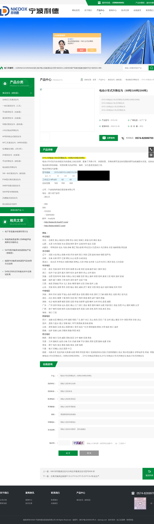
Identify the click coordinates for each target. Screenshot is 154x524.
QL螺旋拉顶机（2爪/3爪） (12, 149)
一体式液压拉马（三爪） (12, 106)
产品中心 (100, 10)
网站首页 (76, 10)
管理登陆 (129, 520)
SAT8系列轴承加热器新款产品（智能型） (18, 251)
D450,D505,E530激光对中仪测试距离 (18, 272)
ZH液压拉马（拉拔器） (11, 155)
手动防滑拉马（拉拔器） (12, 112)
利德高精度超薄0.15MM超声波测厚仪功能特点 (18, 240)
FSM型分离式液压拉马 (11, 179)
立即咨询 (111, 138)
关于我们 (88, 10)
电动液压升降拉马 (9, 167)
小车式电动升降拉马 (10, 130)
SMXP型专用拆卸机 (10, 192)
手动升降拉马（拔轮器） (12, 161)
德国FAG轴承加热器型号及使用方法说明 (18, 262)
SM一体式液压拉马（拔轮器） (14, 173)
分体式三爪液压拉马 (10, 100)
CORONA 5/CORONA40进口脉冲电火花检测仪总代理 (36, 68)
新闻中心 (113, 10)
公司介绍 (3, 500)
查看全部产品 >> (17, 210)
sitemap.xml (102, 520)
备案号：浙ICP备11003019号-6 (84, 520)
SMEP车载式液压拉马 (11, 186)
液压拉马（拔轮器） (11, 93)
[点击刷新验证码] (78, 443)
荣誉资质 (3, 503)
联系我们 (54, 500)
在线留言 (137, 10)
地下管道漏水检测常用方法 (16, 231)
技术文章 (125, 10)
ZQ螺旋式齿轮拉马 (10, 198)
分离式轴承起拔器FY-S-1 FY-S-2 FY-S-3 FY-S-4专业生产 (75, 476)
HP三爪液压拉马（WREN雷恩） (15, 143)
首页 (94, 80)
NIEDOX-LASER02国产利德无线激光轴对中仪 (73, 68)
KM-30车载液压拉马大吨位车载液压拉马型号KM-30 (73, 471)
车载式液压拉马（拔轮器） (13, 124)
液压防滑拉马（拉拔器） (12, 118)
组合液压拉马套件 (9, 204)
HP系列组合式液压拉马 (11, 136)
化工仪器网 (121, 520)
